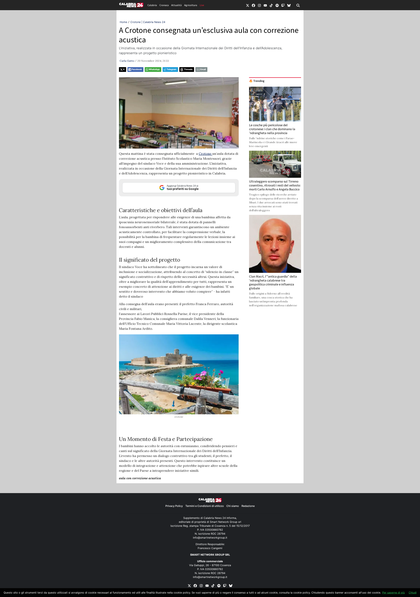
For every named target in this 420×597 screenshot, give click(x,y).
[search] (298, 5)
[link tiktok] (271, 5)
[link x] (248, 5)
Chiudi (413, 592)
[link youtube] (265, 5)
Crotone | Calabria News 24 (147, 22)
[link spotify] (277, 5)
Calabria (152, 5)
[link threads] (289, 5)
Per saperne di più (393, 592)
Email (203, 69)
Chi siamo (232, 506)
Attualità (176, 5)
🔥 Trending (256, 81)
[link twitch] (283, 5)
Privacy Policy (174, 506)
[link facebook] (253, 5)
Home (123, 22)
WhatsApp (154, 69)
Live (202, 5)
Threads (188, 69)
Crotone (205, 154)
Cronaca (164, 5)
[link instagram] (259, 5)
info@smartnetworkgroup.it (210, 537)
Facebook (137, 69)
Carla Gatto (127, 60)
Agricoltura (190, 5)
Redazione (248, 506)
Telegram (171, 69)
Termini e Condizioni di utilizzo (204, 506)
